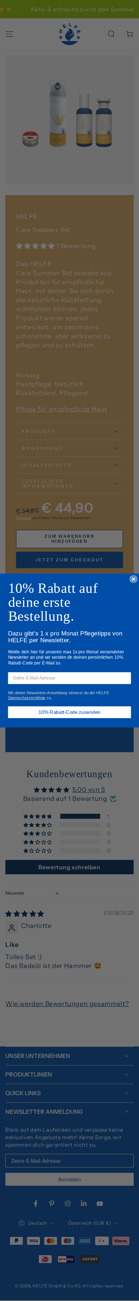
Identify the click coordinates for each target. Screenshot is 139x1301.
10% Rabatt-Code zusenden (69, 712)
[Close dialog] (133, 579)
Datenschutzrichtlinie (27, 697)
